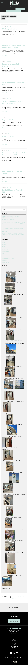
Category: (8, 17)
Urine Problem (5, 262)
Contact (12, 9)
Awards (4, 244)
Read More (4, 36)
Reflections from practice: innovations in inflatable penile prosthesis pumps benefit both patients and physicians (13, 218)
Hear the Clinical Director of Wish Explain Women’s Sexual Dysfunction (13, 46)
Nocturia (4, 253)
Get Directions (14, 633)
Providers (14, 643)
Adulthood (4, 242)
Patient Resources (14, 646)
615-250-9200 (15, 7)
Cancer (4, 246)
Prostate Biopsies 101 (8, 136)
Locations (14, 647)
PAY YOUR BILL (20, 9)
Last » (14, 598)
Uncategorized (5, 255)
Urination (4, 260)
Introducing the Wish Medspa (10, 29)
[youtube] (17, 652)
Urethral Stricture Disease (8, 258)
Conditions (14, 640)
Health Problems (6, 249)
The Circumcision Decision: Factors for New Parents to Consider (12, 102)
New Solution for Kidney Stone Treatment (12, 226)
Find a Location (14, 621)
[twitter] (14, 652)
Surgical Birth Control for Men (10, 120)
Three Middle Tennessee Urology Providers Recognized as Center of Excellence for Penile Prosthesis (13, 230)
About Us (14, 644)
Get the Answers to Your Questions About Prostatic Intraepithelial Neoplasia (13, 154)
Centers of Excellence (14, 642)
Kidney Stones (5, 251)
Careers (5, 9)
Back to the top (15, 607)
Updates (4, 256)
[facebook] (11, 652)
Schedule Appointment (13, 11)
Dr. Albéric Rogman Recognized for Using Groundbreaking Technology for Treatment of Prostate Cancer (13, 235)
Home (14, 639)
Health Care (9, 26)
